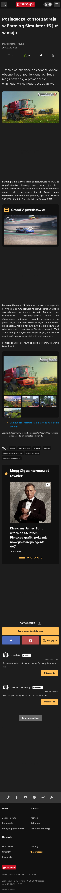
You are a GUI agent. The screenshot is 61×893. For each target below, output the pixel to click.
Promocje (7, 857)
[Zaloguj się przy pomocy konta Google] (31, 640)
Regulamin (7, 823)
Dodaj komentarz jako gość (30, 631)
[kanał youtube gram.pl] (26, 797)
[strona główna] (25, 4)
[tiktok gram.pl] (8, 797)
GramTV (6, 851)
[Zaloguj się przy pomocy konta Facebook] (11, 640)
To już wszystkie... (30, 718)
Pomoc (34, 817)
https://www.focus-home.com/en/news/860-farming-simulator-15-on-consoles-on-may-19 (34, 434)
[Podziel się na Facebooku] (41, 56)
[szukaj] (4, 4)
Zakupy (34, 846)
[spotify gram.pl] (35, 797)
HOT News (7, 846)
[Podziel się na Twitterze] (53, 56)
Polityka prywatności (13, 828)
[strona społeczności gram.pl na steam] (43, 797)
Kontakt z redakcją (40, 828)
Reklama (35, 823)
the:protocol (36, 851)
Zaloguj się (52, 640)
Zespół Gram (9, 817)
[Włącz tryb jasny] (47, 4)
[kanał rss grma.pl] (52, 797)
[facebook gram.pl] (17, 797)
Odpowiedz (49, 673)
